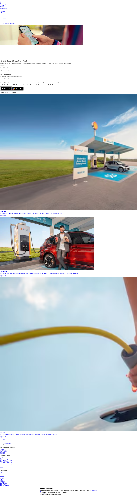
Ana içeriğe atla (3, 0)
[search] (68, 14)
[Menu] (68, 16)
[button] (68, 7)
